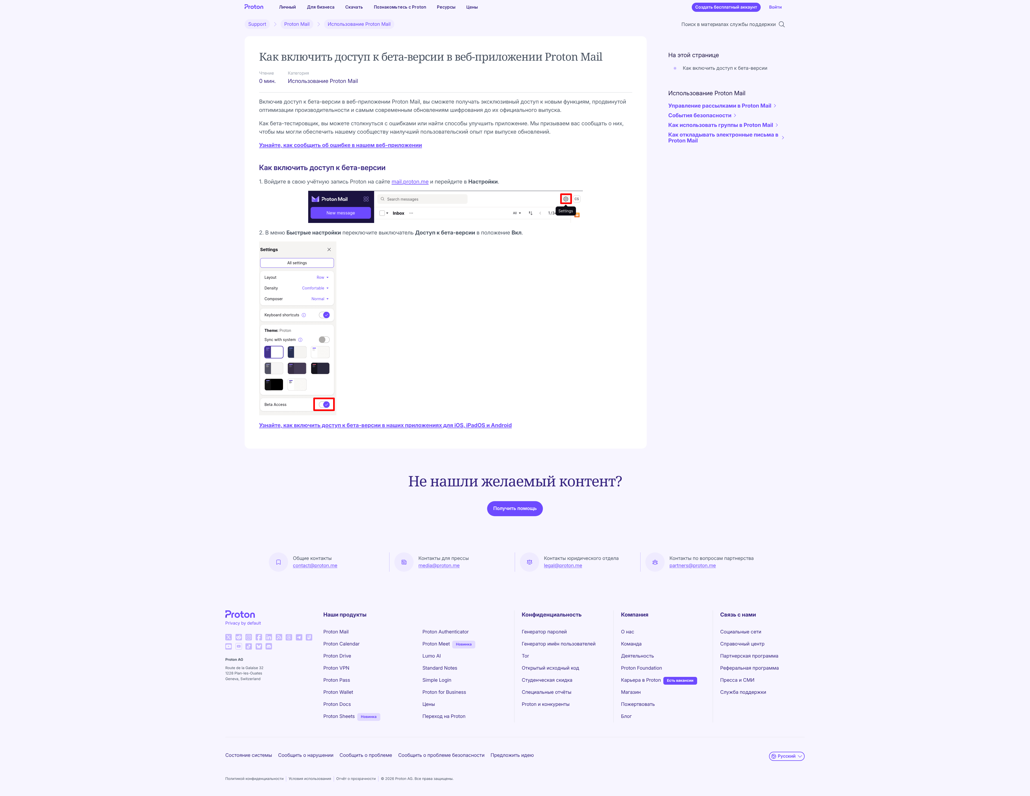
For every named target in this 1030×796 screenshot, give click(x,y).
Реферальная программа (749, 668)
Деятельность (637, 656)
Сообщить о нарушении (305, 755)
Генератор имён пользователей (558, 644)
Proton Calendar (341, 644)
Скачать (354, 7)
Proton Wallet (338, 692)
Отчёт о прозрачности (356, 779)
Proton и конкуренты (545, 704)
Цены (472, 7)
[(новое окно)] (228, 637)
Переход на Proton (444, 716)
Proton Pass (336, 680)
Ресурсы (446, 7)
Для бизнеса (320, 7)
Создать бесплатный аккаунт (726, 7)
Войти (775, 7)
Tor (525, 656)
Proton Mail (297, 24)
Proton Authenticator (445, 632)
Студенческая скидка (547, 680)
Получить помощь (515, 508)
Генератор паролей (544, 632)
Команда (631, 644)
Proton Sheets (339, 716)
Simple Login (436, 680)
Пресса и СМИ (737, 680)
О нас (627, 632)
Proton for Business (444, 692)
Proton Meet (436, 644)
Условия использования (310, 779)
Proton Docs (337, 704)
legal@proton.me (563, 565)
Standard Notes (439, 668)
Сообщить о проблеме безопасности (441, 755)
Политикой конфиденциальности (254, 779)
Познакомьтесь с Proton (400, 7)
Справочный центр (742, 644)
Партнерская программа (749, 656)
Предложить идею (512, 755)
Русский (787, 756)
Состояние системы (248, 755)
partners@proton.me (693, 565)
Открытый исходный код (550, 668)
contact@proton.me (315, 565)
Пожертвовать (638, 704)
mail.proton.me (410, 181)
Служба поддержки (743, 692)
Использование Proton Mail (359, 24)
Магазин (631, 692)
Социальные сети (740, 632)
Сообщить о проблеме (366, 755)
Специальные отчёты (546, 692)
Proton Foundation (641, 668)
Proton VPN (336, 668)
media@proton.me (439, 565)
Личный (287, 7)
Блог (626, 716)
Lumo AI (431, 656)
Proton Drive (337, 656)
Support (257, 24)
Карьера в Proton (641, 680)
